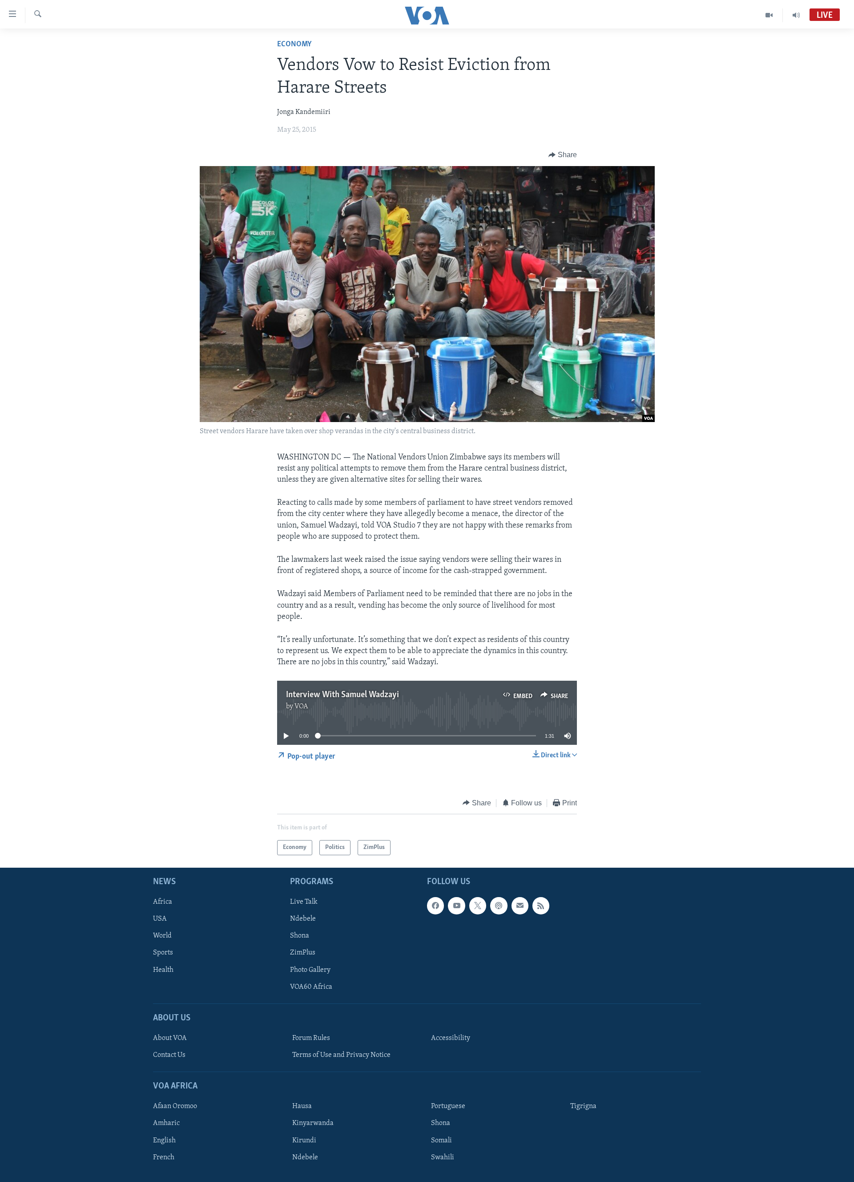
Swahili (442, 1157)
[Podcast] (498, 906)
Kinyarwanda (313, 1123)
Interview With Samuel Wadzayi (342, 695)
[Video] (769, 15)
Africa (162, 902)
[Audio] (796, 15)
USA (160, 919)
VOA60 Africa (311, 987)
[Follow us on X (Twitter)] (477, 906)
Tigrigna (583, 1106)
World (162, 936)
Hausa (302, 1106)
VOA (301, 706)
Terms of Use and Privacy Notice (341, 1055)
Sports (163, 953)
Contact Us (169, 1055)
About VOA (170, 1038)
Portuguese (448, 1106)
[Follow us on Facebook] (435, 906)
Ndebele (303, 919)
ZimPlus (302, 953)
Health (163, 970)
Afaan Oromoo (175, 1106)
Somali (441, 1140)
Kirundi (304, 1140)
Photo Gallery (310, 970)
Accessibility (450, 1038)
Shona (299, 936)
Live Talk (304, 902)
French (163, 1157)
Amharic (166, 1123)
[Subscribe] (520, 906)
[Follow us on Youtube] (456, 906)
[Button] (562, 155)
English (164, 1140)
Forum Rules (311, 1038)
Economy (294, 45)
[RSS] (540, 906)
